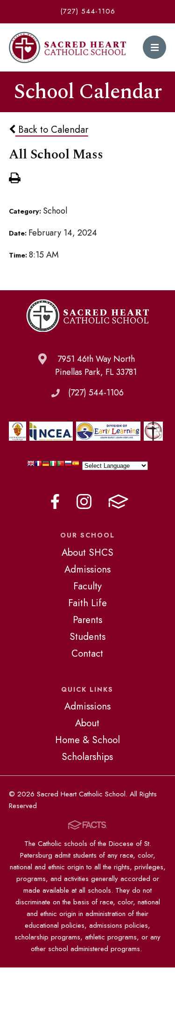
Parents (87, 620)
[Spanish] (75, 466)
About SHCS (87, 552)
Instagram (84, 501)
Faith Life (87, 603)
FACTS (118, 501)
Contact (87, 653)
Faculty (87, 586)
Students (87, 637)
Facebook (55, 501)
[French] (38, 466)
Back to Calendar (51, 129)
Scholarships (87, 757)
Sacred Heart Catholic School (67, 47)
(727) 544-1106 (87, 11)
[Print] (14, 179)
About (87, 723)
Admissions (87, 569)
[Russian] (68, 466)
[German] (45, 466)
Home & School (87, 740)
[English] (31, 466)
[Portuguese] (60, 466)
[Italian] (53, 466)
